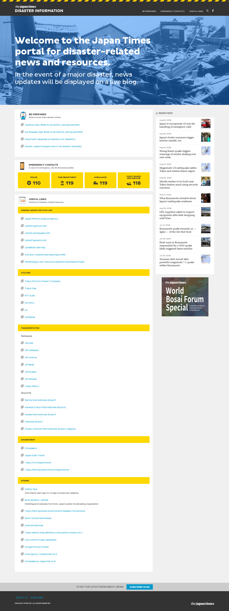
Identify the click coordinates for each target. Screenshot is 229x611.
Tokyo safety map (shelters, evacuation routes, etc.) (54, 532)
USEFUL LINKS (196, 11)
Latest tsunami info (35, 240)
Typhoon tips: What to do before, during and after (52, 125)
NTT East (30, 295)
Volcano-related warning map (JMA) (45, 254)
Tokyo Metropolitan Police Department (47, 470)
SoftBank (30, 317)
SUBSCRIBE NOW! (140, 587)
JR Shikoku (31, 379)
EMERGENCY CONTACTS (173, 11)
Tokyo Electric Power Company (42, 281)
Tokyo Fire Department (38, 462)
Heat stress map (34, 525)
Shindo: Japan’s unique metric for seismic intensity (53, 146)
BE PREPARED (149, 11)
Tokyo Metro (32, 386)
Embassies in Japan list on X (40, 561)
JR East (29, 343)
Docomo (29, 303)
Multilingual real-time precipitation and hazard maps (54, 262)
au (26, 310)
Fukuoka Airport (34, 421)
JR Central (31, 357)
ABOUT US (22, 597)
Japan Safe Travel (35, 455)
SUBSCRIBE (36, 597)
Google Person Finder (37, 547)
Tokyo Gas (30, 288)
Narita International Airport (40, 400)
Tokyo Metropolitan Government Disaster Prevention (55, 511)
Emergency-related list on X (41, 554)
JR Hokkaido (32, 350)
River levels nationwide (38, 518)
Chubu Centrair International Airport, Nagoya (50, 429)
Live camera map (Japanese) (40, 540)
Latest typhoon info (36, 226)
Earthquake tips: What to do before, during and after (54, 132)
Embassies (31, 448)
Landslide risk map (35, 247)
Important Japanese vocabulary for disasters (50, 139)
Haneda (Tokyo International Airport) (45, 407)
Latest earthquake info (37, 233)
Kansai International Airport (40, 414)
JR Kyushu (30, 372)
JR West (29, 364)
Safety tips (31, 489)
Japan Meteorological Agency (41, 218)
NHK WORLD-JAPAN (36, 500)
